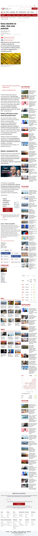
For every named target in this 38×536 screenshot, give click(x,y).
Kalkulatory (15, 519)
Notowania (33, 512)
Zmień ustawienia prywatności (17, 532)
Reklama (15, 531)
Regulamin (29, 531)
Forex (32, 516)
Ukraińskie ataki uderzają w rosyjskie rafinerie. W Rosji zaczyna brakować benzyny (10, 337)
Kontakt (7, 531)
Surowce (18, 15)
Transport (27, 512)
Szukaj (35, 8)
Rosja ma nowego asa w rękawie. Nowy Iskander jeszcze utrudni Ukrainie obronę (18, 346)
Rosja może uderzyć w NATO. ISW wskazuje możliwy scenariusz (10, 346)
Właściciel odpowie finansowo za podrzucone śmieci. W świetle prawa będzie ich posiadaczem (3, 315)
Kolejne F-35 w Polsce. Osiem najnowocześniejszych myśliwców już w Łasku (3, 306)
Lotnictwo (26, 517)
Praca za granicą (15, 517)
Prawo (20, 521)
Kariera (14, 516)
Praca (14, 512)
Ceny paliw (19, 17)
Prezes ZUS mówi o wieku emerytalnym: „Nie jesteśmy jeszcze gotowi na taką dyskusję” (11, 315)
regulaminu (19, 501)
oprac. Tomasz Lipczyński (5, 31)
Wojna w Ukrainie (26, 17)
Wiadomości (27, 521)
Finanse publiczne (10, 522)
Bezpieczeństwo (4, 519)
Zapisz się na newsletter (8, 40)
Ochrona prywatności (22, 531)
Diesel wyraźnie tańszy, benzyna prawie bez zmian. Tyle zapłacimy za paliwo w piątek (10, 324)
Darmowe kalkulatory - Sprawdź (7, 210)
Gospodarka (9, 519)
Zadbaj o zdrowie (5, 19)
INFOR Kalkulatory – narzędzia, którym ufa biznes (7, 202)
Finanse (3, 15)
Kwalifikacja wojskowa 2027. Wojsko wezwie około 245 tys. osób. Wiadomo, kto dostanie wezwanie (17, 324)
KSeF (7, 516)
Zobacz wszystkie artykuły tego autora (7, 240)
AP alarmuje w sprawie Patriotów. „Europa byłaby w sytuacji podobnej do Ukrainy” (18, 355)
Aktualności (9, 15)
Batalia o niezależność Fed (8, 90)
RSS (25, 532)
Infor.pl (20, 519)
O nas (11, 531)
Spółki (32, 515)
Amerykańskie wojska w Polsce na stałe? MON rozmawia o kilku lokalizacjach (18, 315)
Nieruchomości (22, 512)
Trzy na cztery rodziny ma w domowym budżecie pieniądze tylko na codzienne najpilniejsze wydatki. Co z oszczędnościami (11, 306)
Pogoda (26, 525)
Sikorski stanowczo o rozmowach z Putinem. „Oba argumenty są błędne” (10, 355)
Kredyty (23, 15)
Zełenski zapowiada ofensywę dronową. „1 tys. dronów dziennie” (3, 337)
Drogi (26, 515)
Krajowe (2, 521)
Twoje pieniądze (9, 525)
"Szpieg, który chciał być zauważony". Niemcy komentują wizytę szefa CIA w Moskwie (3, 346)
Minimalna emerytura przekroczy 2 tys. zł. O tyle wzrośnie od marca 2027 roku (3, 324)
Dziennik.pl (27, 519)
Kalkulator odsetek (16, 526)
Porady (32, 525)
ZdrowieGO (33, 519)
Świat (2, 512)
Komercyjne (21, 516)
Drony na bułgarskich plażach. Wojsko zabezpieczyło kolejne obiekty (18, 337)
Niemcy (2, 516)
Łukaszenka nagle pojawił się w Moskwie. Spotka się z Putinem (3, 355)
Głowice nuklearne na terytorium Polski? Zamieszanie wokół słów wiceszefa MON (17, 306)
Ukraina (2, 515)
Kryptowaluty (28, 15)
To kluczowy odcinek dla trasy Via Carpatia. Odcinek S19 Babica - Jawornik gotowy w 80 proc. (4, 245)
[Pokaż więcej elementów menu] (37, 12)
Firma (8, 515)
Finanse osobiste (12, 17)
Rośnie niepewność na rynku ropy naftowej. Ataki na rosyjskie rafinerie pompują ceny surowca (4, 277)
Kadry (20, 522)
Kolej (26, 516)
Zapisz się (19, 503)
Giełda (14, 15)
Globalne (2, 522)
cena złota (7, 250)
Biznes (8, 512)
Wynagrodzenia (15, 515)
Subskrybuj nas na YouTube (8, 37)
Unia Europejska (3, 517)
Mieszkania (21, 515)
